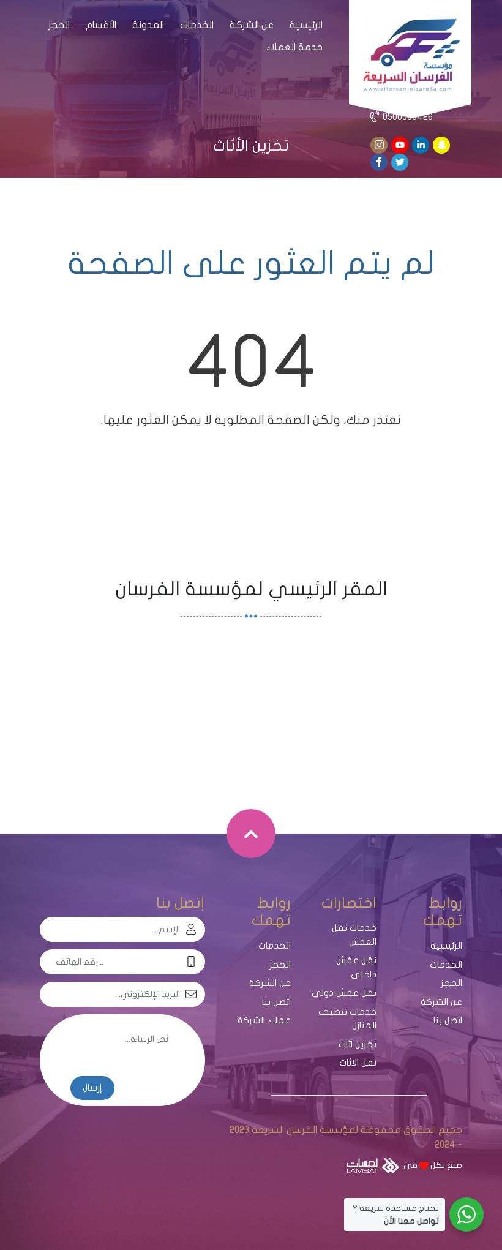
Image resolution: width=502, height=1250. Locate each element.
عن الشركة (252, 25)
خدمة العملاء (294, 47)
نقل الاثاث (357, 1062)
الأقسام (101, 25)
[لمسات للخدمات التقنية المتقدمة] (373, 1165)
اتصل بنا (447, 1020)
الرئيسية (306, 25)
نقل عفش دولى (344, 993)
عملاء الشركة (264, 1020)
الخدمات (197, 25)
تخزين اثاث (357, 1044)
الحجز (59, 25)
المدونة (148, 25)
